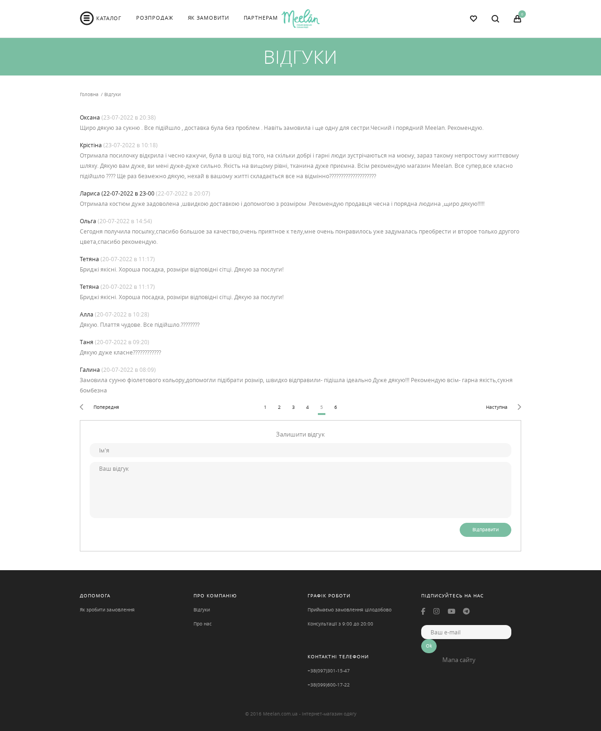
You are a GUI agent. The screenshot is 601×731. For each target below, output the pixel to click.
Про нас (202, 624)
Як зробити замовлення (107, 610)
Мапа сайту (459, 660)
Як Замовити (208, 17)
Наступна (497, 407)
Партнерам (261, 17)
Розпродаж (154, 17)
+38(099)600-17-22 (329, 685)
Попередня (106, 407)
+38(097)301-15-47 (329, 671)
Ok (429, 646)
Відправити (485, 530)
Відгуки (201, 610)
